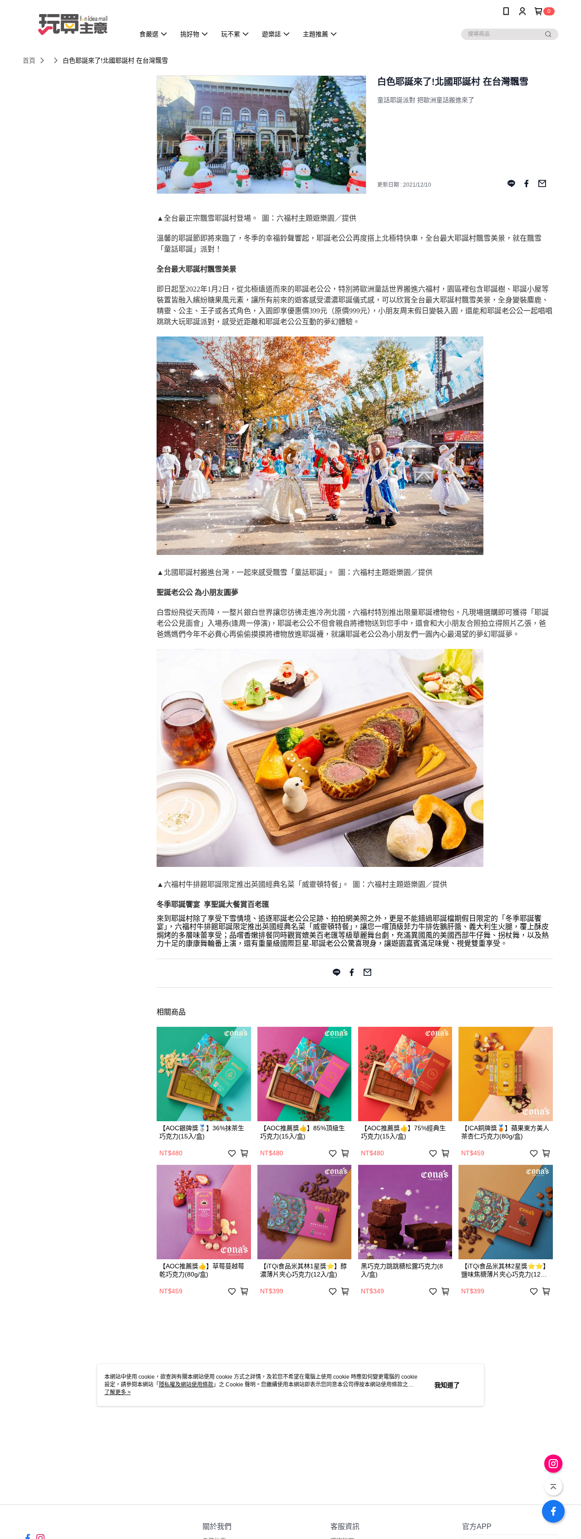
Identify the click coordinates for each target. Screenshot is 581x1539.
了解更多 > (117, 1392)
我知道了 (447, 1385)
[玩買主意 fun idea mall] (73, 24)
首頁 (29, 60)
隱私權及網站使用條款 (186, 1384)
